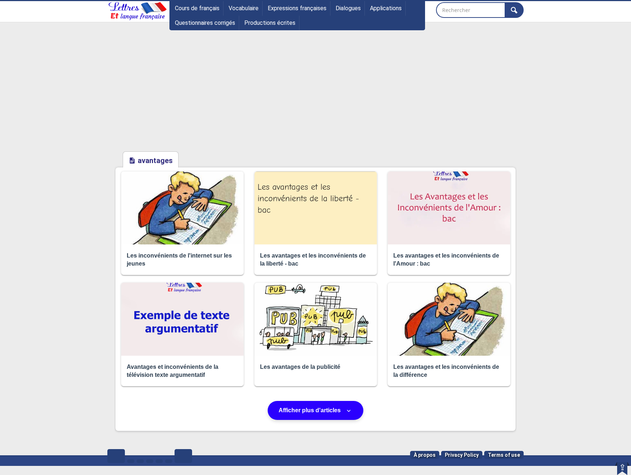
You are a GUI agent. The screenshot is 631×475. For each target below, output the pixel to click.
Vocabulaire (244, 8)
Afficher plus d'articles (310, 410)
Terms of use (504, 455)
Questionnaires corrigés (205, 22)
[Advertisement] (315, 96)
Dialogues (348, 8)
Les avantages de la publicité (300, 367)
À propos (425, 455)
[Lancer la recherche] (514, 10)
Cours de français (197, 8)
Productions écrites (269, 22)
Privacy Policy (462, 455)
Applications (386, 8)
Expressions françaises (297, 8)
